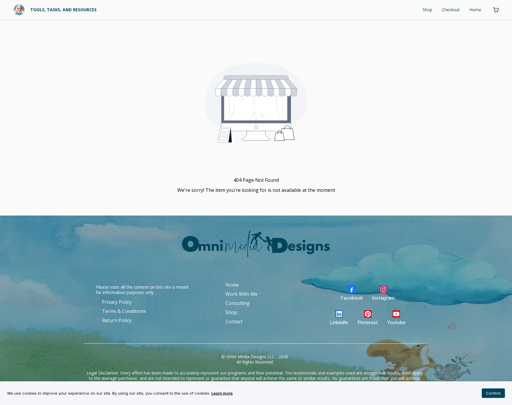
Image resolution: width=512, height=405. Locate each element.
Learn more (222, 393)
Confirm (493, 393)
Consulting (237, 303)
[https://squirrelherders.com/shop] (19, 10)
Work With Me (241, 294)
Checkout (451, 9)
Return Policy (116, 320)
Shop (427, 9)
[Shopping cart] (496, 10)
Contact (234, 321)
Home (475, 9)
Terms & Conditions (124, 311)
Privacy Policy (117, 302)
